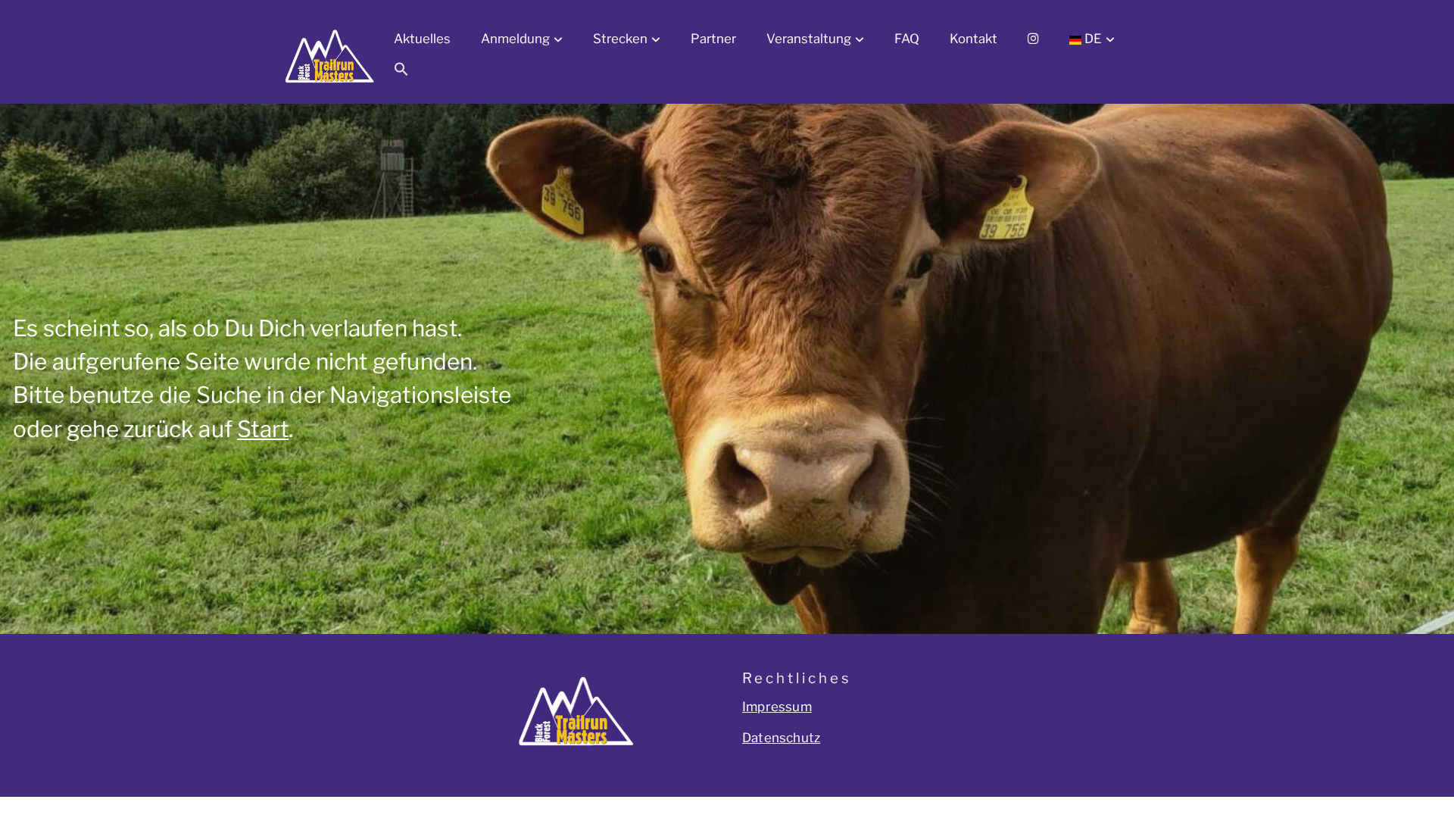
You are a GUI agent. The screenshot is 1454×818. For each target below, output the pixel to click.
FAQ (906, 38)
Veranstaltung (808, 38)
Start (263, 428)
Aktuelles (422, 38)
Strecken (620, 38)
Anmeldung (515, 38)
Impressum (777, 706)
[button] (401, 72)
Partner (713, 38)
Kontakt (973, 38)
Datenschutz (781, 737)
